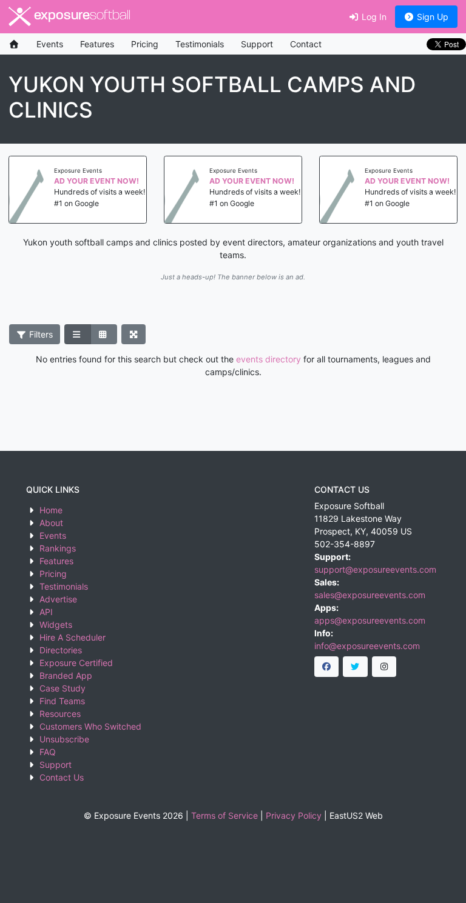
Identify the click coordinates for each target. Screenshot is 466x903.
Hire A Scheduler (72, 637)
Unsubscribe (64, 739)
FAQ (47, 752)
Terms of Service (224, 815)
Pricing (144, 44)
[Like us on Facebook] (326, 666)
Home (50, 510)
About (51, 523)
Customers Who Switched (90, 726)
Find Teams (62, 701)
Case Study (62, 688)
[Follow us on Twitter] (355, 666)
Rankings (57, 548)
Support (257, 44)
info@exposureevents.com (367, 646)
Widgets (55, 624)
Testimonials (199, 44)
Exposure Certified (76, 663)
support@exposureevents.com (375, 569)
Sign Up (431, 17)
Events (49, 44)
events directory (268, 359)
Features (97, 44)
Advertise (58, 599)
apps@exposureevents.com (369, 620)
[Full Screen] (133, 334)
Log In (373, 17)
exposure (80, 16)
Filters (40, 334)
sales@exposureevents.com (369, 595)
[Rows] (77, 334)
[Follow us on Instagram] (384, 666)
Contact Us (61, 777)
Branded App (65, 675)
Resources (60, 713)
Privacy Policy (294, 815)
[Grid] (103, 334)
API (46, 612)
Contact (306, 44)
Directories (60, 650)
